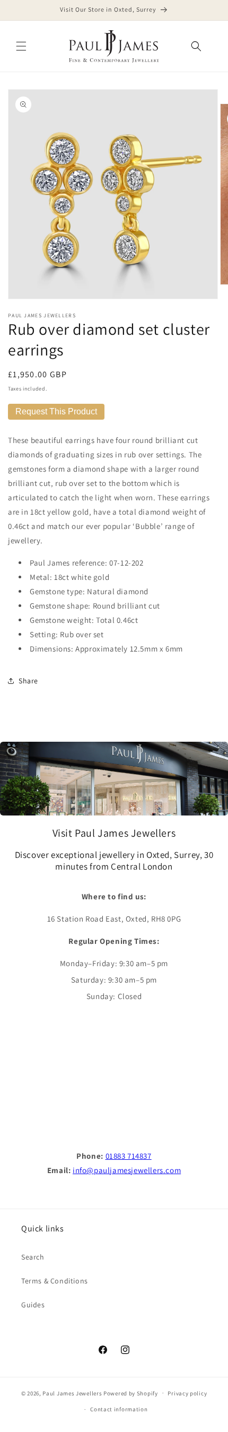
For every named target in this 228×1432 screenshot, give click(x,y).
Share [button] (28, 680)
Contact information (118, 1409)
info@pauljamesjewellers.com (127, 1170)
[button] (21, 46)
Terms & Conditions (54, 1281)
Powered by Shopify (130, 1392)
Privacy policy (187, 1393)
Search (33, 1257)
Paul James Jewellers (72, 1392)
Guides (33, 1304)
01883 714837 (129, 1156)
